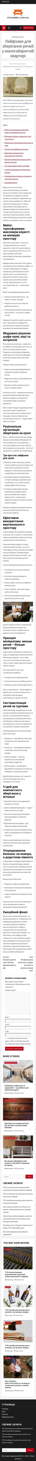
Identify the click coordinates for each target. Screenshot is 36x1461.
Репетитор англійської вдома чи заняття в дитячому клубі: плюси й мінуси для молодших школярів (17, 1218)
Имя (7, 1017)
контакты (18, 1459)
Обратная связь (8, 1417)
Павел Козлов (9, 74)
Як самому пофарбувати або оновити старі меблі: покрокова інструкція (17, 1163)
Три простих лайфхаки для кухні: (16, 149)
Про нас (5, 1414)
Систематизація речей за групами (16, 166)
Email (7, 1024)
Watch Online (28, 28)
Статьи (8, 1249)
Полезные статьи (18, 37)
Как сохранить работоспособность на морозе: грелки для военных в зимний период (17, 1209)
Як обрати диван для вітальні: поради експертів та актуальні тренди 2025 (25, 964)
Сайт (7, 1031)
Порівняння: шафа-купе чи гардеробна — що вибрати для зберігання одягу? (16, 1088)
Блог (4, 1411)
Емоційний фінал (10, 183)
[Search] (20, 28)
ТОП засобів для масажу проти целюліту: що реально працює (17, 1311)
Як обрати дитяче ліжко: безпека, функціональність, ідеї (9, 962)
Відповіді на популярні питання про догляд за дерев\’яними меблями (16, 1125)
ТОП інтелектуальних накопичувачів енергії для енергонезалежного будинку (16, 1274)
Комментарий (10, 990)
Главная (5, 1409)
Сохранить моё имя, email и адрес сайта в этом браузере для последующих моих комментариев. (18, 1041)
